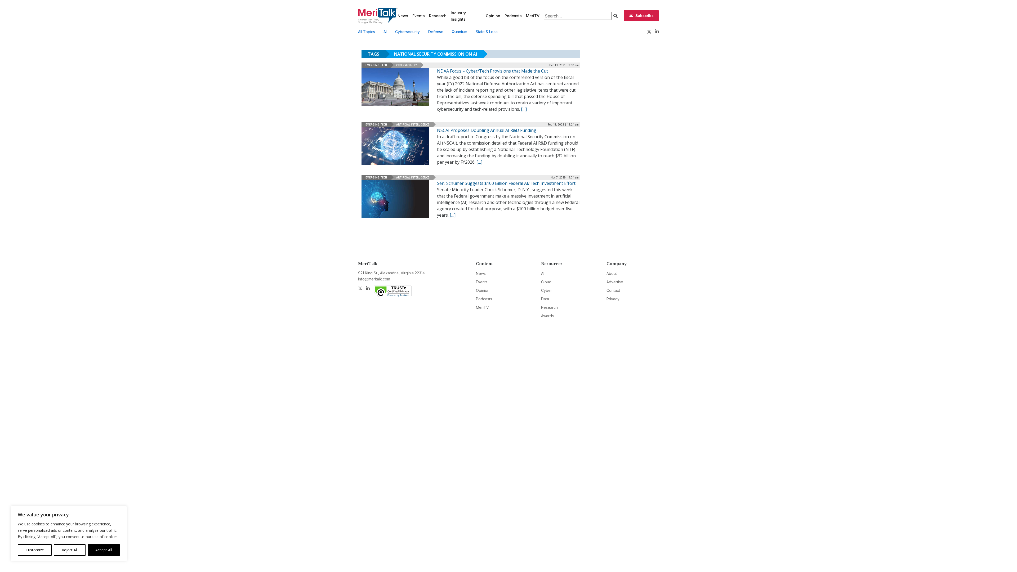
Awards (547, 316)
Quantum (459, 31)
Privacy (612, 299)
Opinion (493, 16)
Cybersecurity (407, 31)
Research (438, 16)
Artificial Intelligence (412, 124)
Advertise (614, 282)
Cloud (546, 282)
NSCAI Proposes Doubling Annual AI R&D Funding (486, 130)
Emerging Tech (376, 65)
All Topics (366, 31)
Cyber (546, 290)
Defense (435, 31)
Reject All (70, 549)
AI (385, 31)
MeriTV (532, 16)
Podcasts (513, 16)
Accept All (103, 549)
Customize (35, 549)
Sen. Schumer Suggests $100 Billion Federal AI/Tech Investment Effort (506, 183)
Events (418, 16)
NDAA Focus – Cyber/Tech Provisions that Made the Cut (492, 71)
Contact (613, 290)
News (403, 16)
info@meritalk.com (374, 279)
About (611, 273)
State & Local (487, 31)
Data (545, 299)
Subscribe (644, 16)
